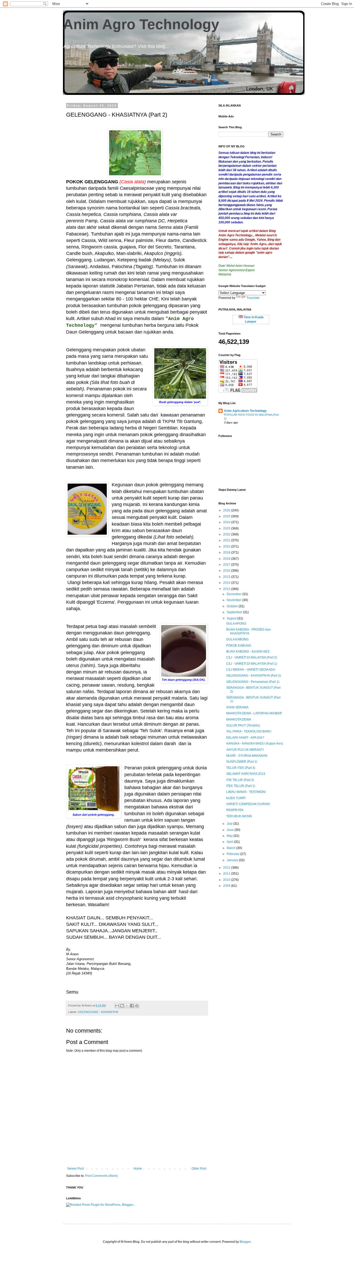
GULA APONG (236, 623)
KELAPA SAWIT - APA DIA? (245, 737)
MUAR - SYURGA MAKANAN (246, 756)
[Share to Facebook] (131, 1005)
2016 (227, 570)
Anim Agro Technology (141, 24)
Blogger (245, 1242)
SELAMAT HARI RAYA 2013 (245, 774)
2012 (227, 867)
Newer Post (75, 1168)
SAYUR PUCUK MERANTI (245, 750)
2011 (227, 873)
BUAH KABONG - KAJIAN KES (248, 651)
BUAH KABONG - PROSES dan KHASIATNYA (248, 631)
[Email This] (117, 1005)
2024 (227, 522)
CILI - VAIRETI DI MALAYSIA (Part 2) (251, 657)
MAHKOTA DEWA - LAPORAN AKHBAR (254, 713)
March (231, 848)
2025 (227, 516)
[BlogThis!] (122, 1005)
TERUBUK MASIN (239, 816)
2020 (227, 546)
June (231, 830)
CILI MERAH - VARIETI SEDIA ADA (250, 669)
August (232, 618)
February (233, 854)
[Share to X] (127, 1005)
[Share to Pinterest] (136, 1005)
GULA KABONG (237, 639)
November (234, 600)
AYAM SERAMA (237, 707)
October (233, 606)
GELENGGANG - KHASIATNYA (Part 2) (253, 675)
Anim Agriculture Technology (245, 411)
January (233, 860)
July (230, 823)
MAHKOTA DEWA (238, 719)
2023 (227, 528)
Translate (253, 298)
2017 (227, 564)
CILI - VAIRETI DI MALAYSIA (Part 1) (251, 663)
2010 (227, 880)
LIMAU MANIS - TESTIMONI (246, 792)
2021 (227, 540)
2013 (227, 589)
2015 (227, 577)
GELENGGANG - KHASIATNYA (98, 1011)
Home (137, 1168)
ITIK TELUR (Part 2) (240, 780)
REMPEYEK (235, 810)
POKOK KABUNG (238, 645)
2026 (227, 510)
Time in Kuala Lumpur (253, 319)
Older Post (199, 1168)
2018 (227, 559)
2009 (227, 886)
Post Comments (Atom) (101, 1176)
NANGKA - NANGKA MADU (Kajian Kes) (254, 743)
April (230, 842)
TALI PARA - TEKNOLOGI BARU (248, 731)
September (235, 612)
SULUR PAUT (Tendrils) (243, 725)
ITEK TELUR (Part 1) (240, 786)
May (230, 836)
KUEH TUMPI (235, 798)
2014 (227, 583)
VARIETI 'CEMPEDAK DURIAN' (248, 804)
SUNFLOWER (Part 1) (241, 761)
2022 (227, 534)
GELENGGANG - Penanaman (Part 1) (252, 682)
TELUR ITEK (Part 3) (240, 768)
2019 (227, 552)
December (234, 594)
